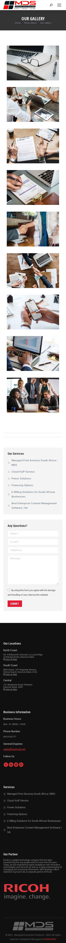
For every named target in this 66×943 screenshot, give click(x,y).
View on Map (11, 659)
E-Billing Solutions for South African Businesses (33, 494)
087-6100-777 (9, 737)
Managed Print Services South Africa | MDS (34, 463)
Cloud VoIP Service (23, 471)
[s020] (33, 63)
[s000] (33, 104)
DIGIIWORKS (50, 939)
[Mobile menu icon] (59, 5)
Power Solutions (21, 478)
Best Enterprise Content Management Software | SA (34, 505)
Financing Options (22, 485)
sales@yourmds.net (14, 749)
